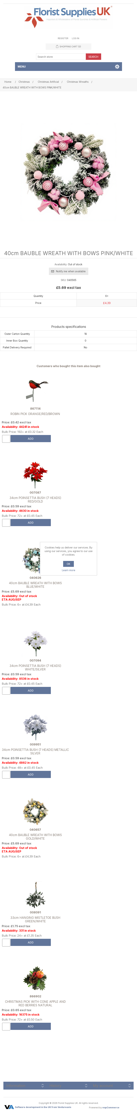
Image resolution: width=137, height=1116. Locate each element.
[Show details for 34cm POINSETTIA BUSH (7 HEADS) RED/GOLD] (35, 475)
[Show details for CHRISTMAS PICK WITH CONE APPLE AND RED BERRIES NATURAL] (35, 979)
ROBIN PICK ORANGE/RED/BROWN (35, 414)
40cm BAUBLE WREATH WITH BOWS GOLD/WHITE (35, 836)
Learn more (68, 570)
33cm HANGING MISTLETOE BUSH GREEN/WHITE (35, 919)
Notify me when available (71, 271)
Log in (75, 38)
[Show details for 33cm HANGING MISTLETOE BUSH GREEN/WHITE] (35, 895)
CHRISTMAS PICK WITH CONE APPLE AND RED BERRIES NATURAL (35, 1003)
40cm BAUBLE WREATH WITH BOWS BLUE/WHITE (35, 584)
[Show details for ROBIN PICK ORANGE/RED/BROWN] (35, 391)
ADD (31, 438)
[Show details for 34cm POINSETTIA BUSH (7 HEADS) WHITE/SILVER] (35, 643)
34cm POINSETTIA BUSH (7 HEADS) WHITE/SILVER (35, 667)
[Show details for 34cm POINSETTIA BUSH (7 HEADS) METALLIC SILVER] (35, 727)
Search (93, 56)
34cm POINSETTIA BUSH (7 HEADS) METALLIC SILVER (35, 751)
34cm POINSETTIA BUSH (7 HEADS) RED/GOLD (35, 499)
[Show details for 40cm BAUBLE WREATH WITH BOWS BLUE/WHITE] (35, 560)
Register (63, 38)
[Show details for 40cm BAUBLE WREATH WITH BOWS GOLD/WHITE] (35, 811)
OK (68, 563)
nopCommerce (110, 1107)
